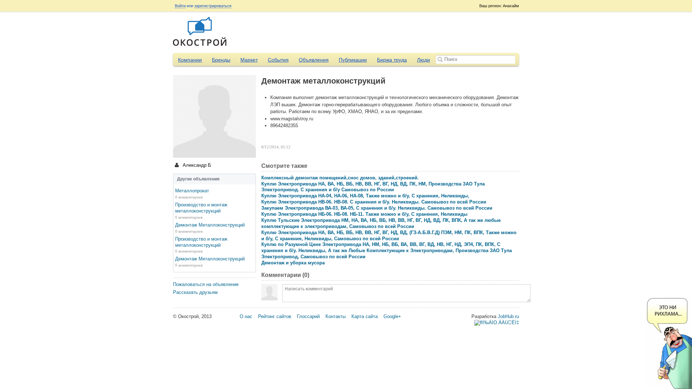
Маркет (249, 60)
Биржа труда (392, 60)
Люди (423, 60)
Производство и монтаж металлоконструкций (201, 208)
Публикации (353, 60)
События (278, 60)
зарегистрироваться (212, 6)
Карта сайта (364, 316)
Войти (180, 6)
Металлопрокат (192, 190)
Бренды (221, 60)
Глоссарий (308, 316)
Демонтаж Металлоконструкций (210, 225)
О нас (246, 316)
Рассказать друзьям (195, 292)
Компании (190, 60)
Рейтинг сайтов (274, 316)
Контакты (335, 316)
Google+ (392, 316)
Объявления (314, 60)
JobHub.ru (508, 316)
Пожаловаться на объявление (206, 284)
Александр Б (196, 165)
